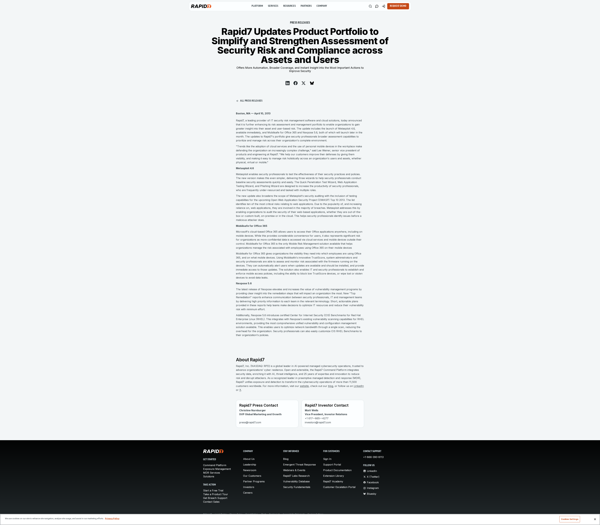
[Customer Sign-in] (383, 6)
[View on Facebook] (295, 83)
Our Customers (252, 475)
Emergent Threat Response (299, 464)
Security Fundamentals (296, 487)
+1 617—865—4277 (316, 418)
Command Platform (214, 465)
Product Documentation (337, 470)
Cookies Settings (569, 519)
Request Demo (398, 6)
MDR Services (211, 472)
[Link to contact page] (377, 6)
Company (322, 6)
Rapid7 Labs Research (296, 475)
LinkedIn (359, 386)
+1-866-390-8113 (373, 457)
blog (330, 386)
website (304, 386)
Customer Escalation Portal (339, 487)
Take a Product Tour (215, 494)
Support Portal (332, 464)
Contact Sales (211, 501)
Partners (306, 6)
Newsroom (249, 470)
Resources (289, 6)
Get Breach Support (215, 498)
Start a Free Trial (213, 490)
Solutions (208, 476)
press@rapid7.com (250, 422)
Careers (247, 492)
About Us (249, 458)
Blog (285, 458)
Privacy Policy (112, 518)
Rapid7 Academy (333, 481)
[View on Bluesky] (312, 83)
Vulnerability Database (296, 481)
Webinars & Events (294, 470)
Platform (257, 6)
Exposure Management (217, 468)
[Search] (370, 6)
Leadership (249, 464)
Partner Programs (254, 481)
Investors (248, 487)
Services (273, 6)
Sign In (327, 458)
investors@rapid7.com (318, 422)
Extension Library (333, 475)
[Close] (595, 519)
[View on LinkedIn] (287, 83)
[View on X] (303, 83)
